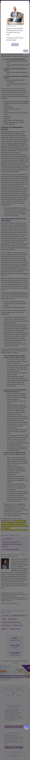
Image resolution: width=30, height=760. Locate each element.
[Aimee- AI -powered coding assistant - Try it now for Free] (26, 727)
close (25, 51)
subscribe (15, 44)
